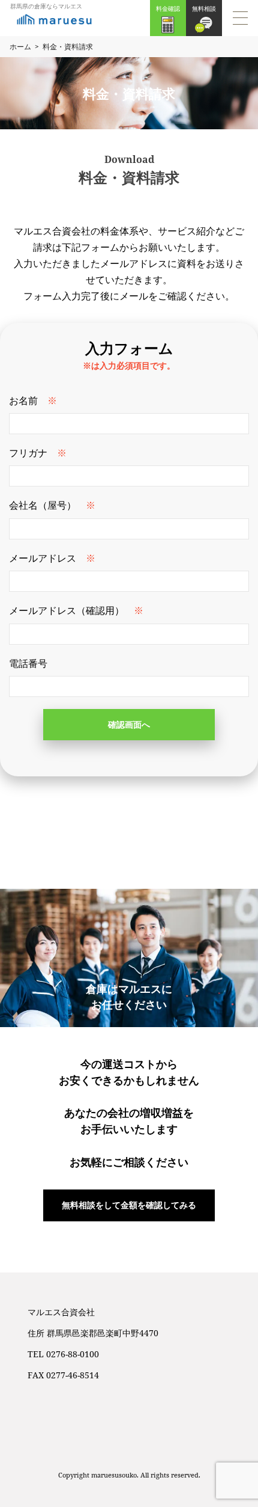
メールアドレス (42, 558)
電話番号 (28, 663)
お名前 (23, 400)
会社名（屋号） (42, 505)
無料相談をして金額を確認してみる (129, 1205)
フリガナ (28, 452)
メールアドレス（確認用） (66, 610)
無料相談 (204, 8)
